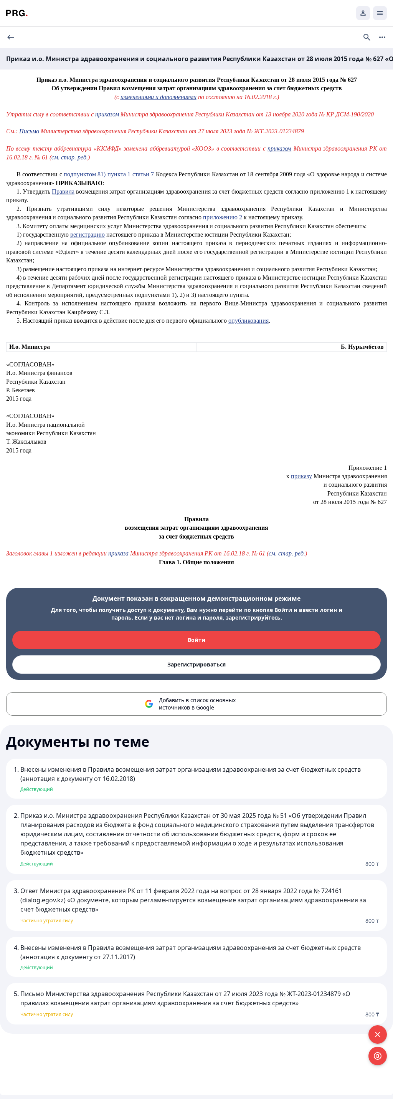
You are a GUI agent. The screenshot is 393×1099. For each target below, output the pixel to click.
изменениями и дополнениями (158, 97)
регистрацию (87, 234)
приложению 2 (222, 217)
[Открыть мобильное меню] (380, 13)
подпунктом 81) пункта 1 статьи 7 (109, 174)
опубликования (248, 320)
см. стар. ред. (69, 157)
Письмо (29, 131)
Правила (63, 191)
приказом (107, 114)
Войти (196, 639)
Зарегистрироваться (196, 664)
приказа (118, 553)
